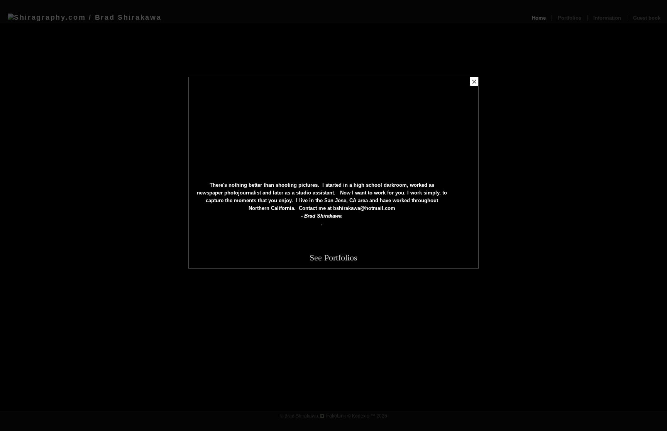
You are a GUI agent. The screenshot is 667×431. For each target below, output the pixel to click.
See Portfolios (333, 257)
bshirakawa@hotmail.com (364, 208)
